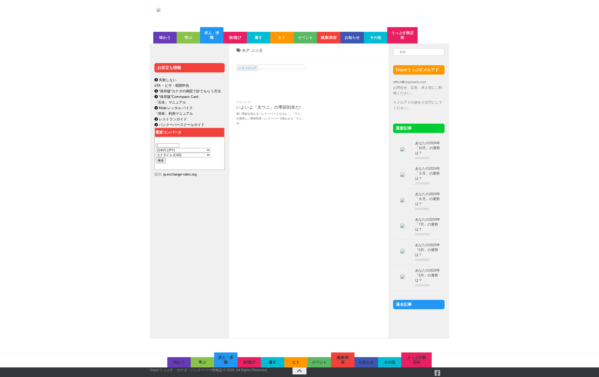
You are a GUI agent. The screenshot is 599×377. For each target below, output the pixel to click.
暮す (258, 37)
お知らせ (352, 37)
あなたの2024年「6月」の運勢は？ (427, 250)
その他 (375, 37)
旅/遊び (235, 37)
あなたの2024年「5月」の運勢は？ (427, 275)
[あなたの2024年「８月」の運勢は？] (402, 200)
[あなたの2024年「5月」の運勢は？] (402, 276)
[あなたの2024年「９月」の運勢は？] (402, 174)
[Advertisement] (189, 279)
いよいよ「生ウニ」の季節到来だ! (268, 107)
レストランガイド (172, 119)
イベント (305, 37)
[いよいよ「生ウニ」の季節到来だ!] (270, 81)
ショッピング (247, 68)
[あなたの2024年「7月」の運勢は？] (402, 225)
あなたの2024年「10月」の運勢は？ (427, 148)
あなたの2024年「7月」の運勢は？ (427, 224)
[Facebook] (437, 373)
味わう (165, 37)
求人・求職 (211, 35)
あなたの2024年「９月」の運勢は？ (427, 173)
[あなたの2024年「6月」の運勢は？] (402, 251)
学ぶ (188, 37)
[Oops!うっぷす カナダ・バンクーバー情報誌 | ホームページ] (261, 13)
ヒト (282, 37)
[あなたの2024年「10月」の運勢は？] (402, 149)
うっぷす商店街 (402, 35)
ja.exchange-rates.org (180, 174)
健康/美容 (329, 37)
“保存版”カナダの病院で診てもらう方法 (189, 91)
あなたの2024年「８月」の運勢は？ (427, 199)
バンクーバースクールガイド (181, 125)
